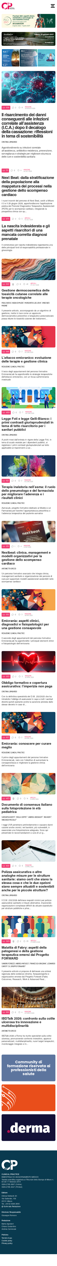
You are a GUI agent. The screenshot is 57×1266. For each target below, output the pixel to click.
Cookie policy (7, 1240)
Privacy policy (7, 1243)
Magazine (28, 107)
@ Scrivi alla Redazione (11, 1206)
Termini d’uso (7, 1238)
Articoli (27, 218)
